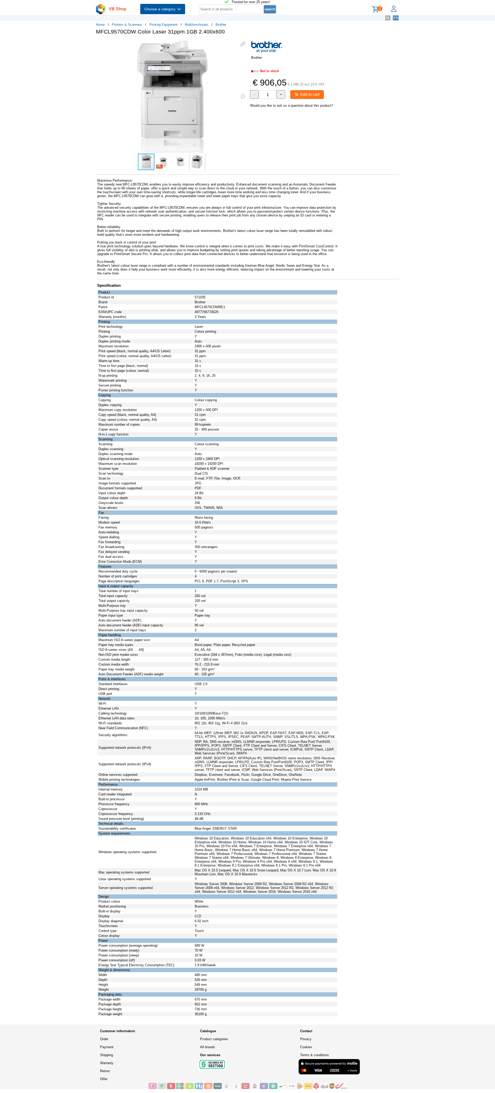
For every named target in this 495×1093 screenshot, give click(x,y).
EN (395, 18)
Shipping (106, 1055)
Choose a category (160, 9)
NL (388, 18)
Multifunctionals (196, 25)
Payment (106, 1047)
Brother (221, 25)
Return (105, 1071)
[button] (243, 44)
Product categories (214, 1039)
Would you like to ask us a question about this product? (291, 105)
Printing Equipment (163, 25)
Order (104, 1039)
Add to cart (309, 94)
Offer (104, 1079)
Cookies (306, 1047)
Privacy (305, 1039)
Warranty (106, 1063)
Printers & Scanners (127, 25)
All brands (207, 1047)
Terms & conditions (314, 1055)
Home (100, 25)
